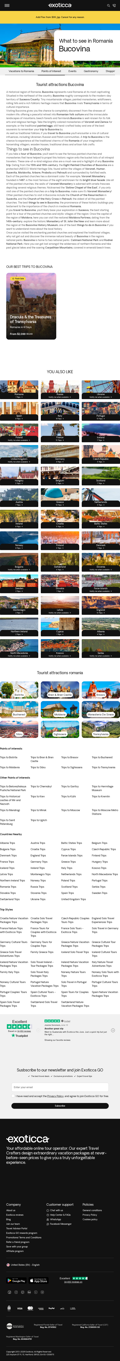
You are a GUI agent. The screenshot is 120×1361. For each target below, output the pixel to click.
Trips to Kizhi (68, 796)
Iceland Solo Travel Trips (75, 952)
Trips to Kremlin (101, 796)
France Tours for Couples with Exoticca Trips (43, 932)
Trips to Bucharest (102, 757)
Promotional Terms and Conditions (23, 1237)
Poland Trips (68, 880)
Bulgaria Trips (7, 849)
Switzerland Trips (10, 899)
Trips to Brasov (69, 757)
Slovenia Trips (39, 893)
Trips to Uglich (39, 820)
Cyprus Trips (68, 849)
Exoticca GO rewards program (21, 1233)
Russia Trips (37, 886)
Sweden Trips (99, 893)
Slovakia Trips (8, 893)
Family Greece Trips (42, 952)
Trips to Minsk (38, 810)
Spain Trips (67, 893)
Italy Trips (66, 868)
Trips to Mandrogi (10, 810)
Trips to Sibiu (38, 767)
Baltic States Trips (71, 843)
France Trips (7, 861)
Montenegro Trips (41, 874)
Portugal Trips (100, 880)
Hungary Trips (100, 861)
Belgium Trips (99, 843)
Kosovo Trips (99, 868)
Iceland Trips (7, 868)
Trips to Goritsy (70, 786)
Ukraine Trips (38, 899)
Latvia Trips (6, 874)
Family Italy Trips (9, 972)
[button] (60, 1106)
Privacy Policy (55, 1096)
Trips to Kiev (38, 796)
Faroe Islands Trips (71, 855)
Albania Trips (7, 843)
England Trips (38, 855)
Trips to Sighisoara (71, 767)
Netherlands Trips (71, 874)
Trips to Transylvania (103, 767)
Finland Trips (99, 855)
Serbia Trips (98, 886)
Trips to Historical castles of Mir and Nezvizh (10, 800)
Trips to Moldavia (10, 767)
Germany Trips (39, 861)
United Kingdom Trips (73, 899)
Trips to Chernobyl (41, 786)
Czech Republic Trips (104, 849)
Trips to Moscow (70, 810)
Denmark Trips (8, 855)
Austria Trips (38, 843)
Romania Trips (8, 886)
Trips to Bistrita (8, 757)
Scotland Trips (69, 886)
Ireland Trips (38, 868)
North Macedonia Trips (105, 874)
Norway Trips (38, 880)
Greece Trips (68, 861)
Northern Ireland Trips (12, 880)
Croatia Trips (38, 849)
